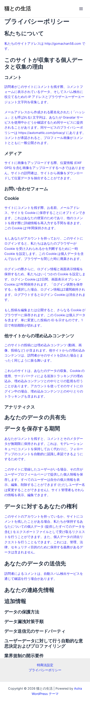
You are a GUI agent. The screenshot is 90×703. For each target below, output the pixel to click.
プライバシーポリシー (45, 670)
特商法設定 (45, 665)
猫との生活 (17, 8)
